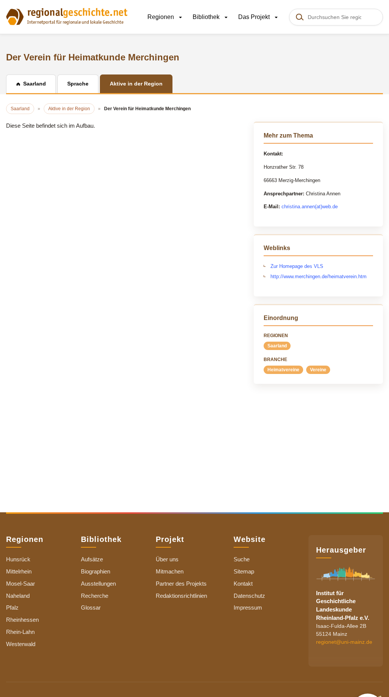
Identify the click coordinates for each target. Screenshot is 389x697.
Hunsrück (18, 559)
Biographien (95, 571)
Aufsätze (92, 559)
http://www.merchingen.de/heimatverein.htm (318, 276)
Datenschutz (249, 595)
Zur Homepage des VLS (296, 266)
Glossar (91, 607)
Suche (242, 559)
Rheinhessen (22, 619)
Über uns (167, 559)
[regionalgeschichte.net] (67, 16)
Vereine (318, 369)
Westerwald (20, 644)
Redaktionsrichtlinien (181, 595)
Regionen (161, 17)
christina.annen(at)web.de (309, 206)
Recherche (94, 595)
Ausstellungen (98, 583)
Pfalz (12, 607)
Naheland (18, 595)
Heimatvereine (283, 369)
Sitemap (244, 571)
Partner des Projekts (181, 583)
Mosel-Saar (20, 583)
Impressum (248, 607)
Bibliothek (207, 17)
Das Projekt (254, 17)
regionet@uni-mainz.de (344, 642)
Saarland (277, 345)
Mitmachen (169, 571)
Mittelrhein (19, 571)
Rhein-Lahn (20, 632)
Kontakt (243, 583)
